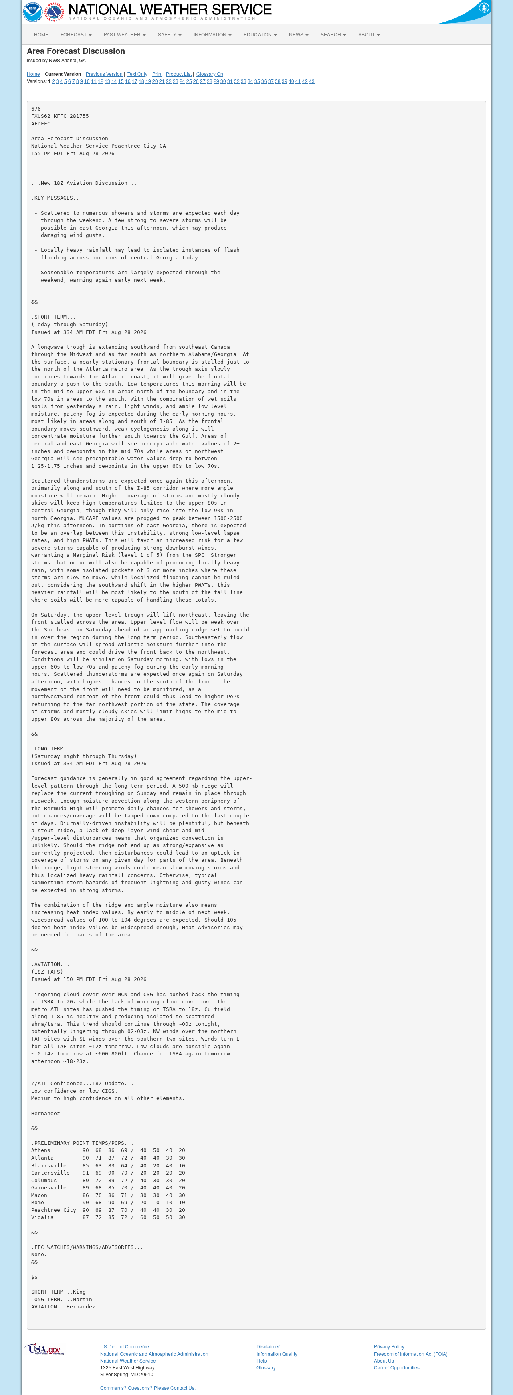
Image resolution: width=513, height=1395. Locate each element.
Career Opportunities (397, 1367)
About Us (384, 1360)
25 (189, 80)
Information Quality (276, 1353)
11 (94, 80)
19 (148, 80)
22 (169, 80)
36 (264, 80)
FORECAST (74, 34)
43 (312, 80)
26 (196, 80)
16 (128, 80)
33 (243, 80)
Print (157, 73)
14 (114, 80)
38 (278, 80)
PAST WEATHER (123, 34)
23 (175, 80)
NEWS (297, 34)
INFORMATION (211, 34)
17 (134, 80)
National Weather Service (128, 1360)
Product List (179, 73)
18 (141, 80)
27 (203, 80)
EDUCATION (258, 34)
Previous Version (104, 73)
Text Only (137, 73)
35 (257, 80)
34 (250, 80)
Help (261, 1360)
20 (155, 80)
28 (209, 80)
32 (237, 80)
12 (100, 80)
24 (182, 80)
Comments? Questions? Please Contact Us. (148, 1387)
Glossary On (209, 73)
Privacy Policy (389, 1346)
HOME (41, 34)
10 (87, 80)
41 (298, 80)
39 (284, 80)
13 (107, 80)
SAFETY (168, 34)
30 (223, 80)
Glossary (266, 1367)
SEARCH (331, 34)
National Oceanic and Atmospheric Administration (154, 1353)
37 (271, 80)
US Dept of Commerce (124, 1346)
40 (291, 80)
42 (305, 80)
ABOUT (367, 34)
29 (216, 80)
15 (121, 80)
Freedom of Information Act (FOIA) (411, 1353)
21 (162, 80)
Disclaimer (268, 1346)
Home (33, 73)
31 (230, 80)
